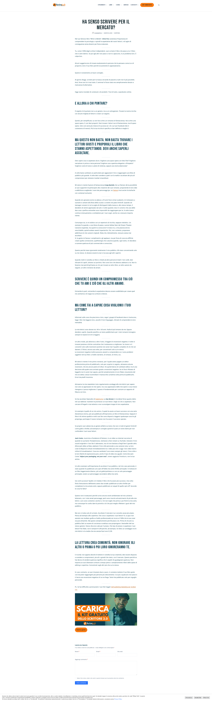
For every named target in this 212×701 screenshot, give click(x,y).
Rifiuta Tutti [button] (206, 697)
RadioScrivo (99, 399)
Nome (77, 651)
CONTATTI (134, 5)
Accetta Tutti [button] (198, 697)
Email (98, 651)
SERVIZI (126, 5)
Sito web (120, 651)
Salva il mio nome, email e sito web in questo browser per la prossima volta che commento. (100, 678)
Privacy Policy (118, 699)
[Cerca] (158, 5)
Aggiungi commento (81, 659)
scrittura (117, 33)
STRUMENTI (101, 5)
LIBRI (110, 5)
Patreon (115, 190)
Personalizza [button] (189, 697)
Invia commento (81, 683)
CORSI (118, 5)
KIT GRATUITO (147, 5)
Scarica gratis (81, 630)
